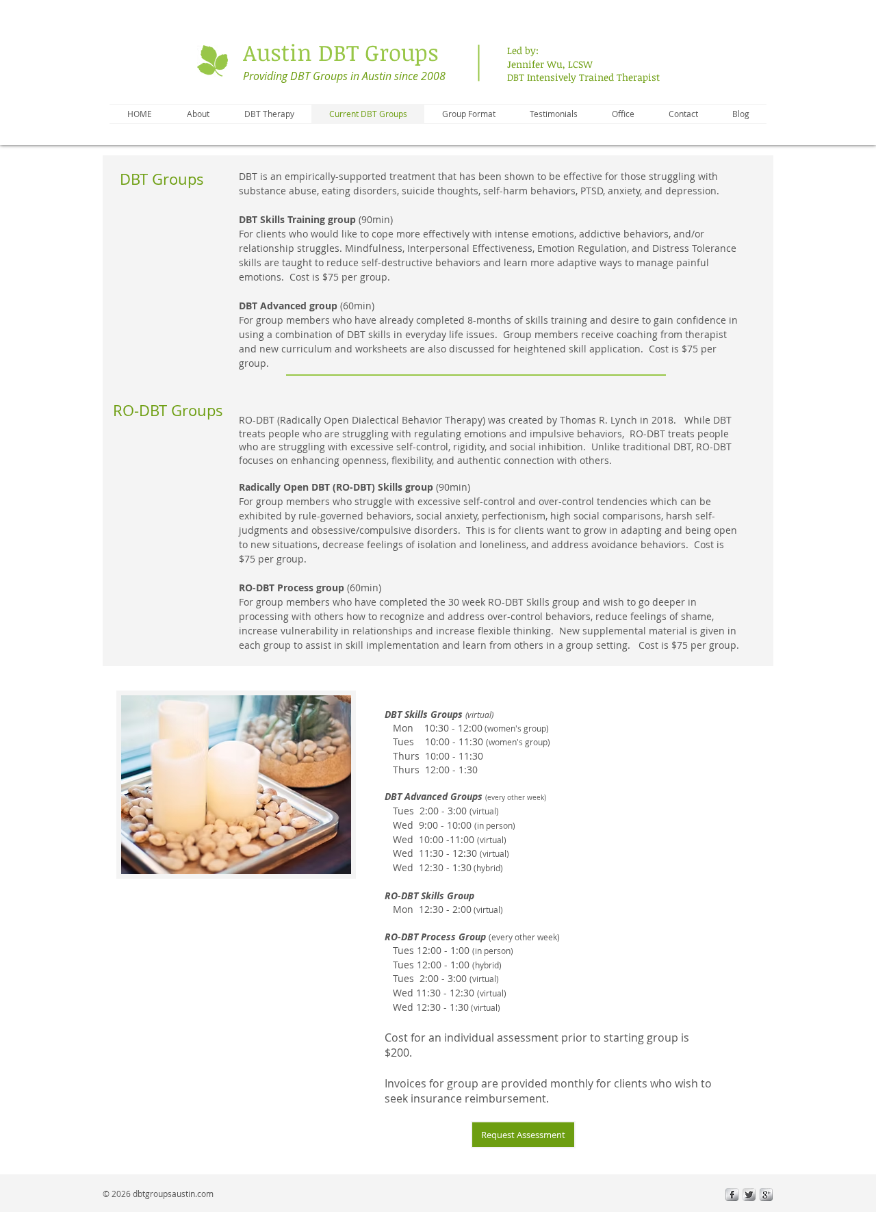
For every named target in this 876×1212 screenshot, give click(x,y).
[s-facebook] (731, 1194)
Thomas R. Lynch (598, 419)
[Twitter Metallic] (749, 1194)
